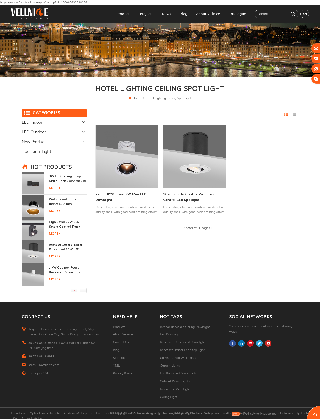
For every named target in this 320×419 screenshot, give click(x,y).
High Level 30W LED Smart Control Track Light (64, 201)
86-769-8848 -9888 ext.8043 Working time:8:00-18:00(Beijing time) (62, 345)
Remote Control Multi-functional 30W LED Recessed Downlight (66, 224)
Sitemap (119, 358)
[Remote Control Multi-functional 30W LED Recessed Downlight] (33, 228)
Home (137, 98)
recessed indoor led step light (182, 350)
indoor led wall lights (175, 389)
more (53, 188)
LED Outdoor (34, 132)
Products (123, 14)
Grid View (286, 114)
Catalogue (237, 14)
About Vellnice (208, 14)
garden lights (170, 365)
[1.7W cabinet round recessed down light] (33, 251)
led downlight (170, 334)
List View (294, 114)
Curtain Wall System (78, 413)
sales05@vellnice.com (43, 365)
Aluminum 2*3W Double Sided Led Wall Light (66, 269)
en (305, 14)
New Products (34, 141)
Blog (183, 14)
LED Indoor (32, 122)
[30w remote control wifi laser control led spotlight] (194, 156)
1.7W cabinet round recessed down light (65, 247)
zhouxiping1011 (39, 373)
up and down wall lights (178, 358)
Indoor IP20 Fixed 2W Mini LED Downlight (121, 197)
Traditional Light (36, 151)
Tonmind (153, 413)
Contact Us (121, 342)
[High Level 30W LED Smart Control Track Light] (33, 206)
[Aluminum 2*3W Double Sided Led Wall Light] (33, 274)
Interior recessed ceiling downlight (185, 327)
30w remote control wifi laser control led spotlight (189, 197)
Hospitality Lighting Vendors (181, 413)
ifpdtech (302, 413)
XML (116, 365)
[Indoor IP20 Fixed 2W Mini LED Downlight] (126, 156)
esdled (227, 413)
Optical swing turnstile (45, 413)
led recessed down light (178, 373)
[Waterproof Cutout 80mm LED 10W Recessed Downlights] (33, 183)
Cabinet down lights (175, 381)
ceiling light (168, 397)
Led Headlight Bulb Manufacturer (120, 413)
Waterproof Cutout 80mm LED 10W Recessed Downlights (65, 179)
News (166, 14)
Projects (146, 14)
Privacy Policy (122, 373)
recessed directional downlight (182, 342)
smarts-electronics (280, 413)
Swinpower (212, 413)
